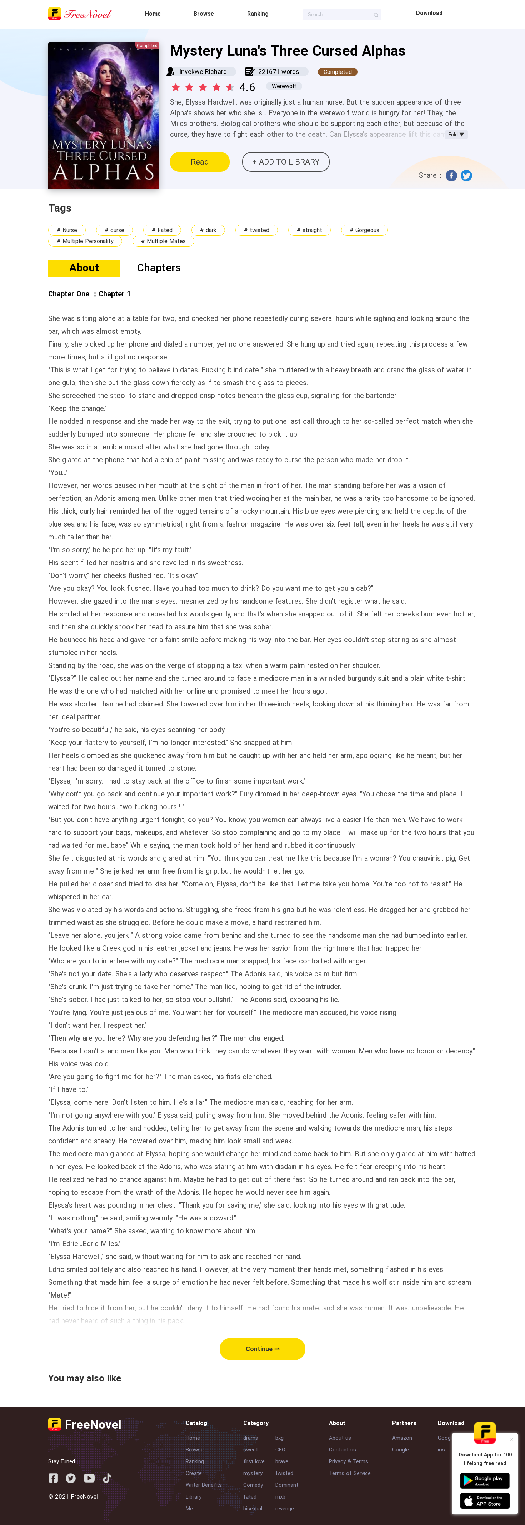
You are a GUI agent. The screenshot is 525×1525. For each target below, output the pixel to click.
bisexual (252, 1508)
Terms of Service (350, 1473)
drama (250, 1438)
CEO (280, 1449)
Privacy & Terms (348, 1461)
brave (281, 1461)
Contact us (342, 1449)
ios (441, 1449)
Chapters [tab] (159, 267)
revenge (284, 1508)
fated (249, 1497)
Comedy (253, 1485)
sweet (250, 1449)
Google (400, 1449)
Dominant (286, 1485)
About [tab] (84, 267)
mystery (252, 1473)
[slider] (204, 85)
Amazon (402, 1438)
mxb (280, 1497)
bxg (279, 1438)
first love (254, 1461)
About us (340, 1438)
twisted (284, 1473)
